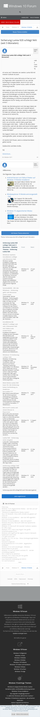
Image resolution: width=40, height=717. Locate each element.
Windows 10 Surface (20, 669)
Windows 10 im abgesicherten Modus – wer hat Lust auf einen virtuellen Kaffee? (19, 509)
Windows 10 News (20, 667)
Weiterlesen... (7, 154)
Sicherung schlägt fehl (11, 466)
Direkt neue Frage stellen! (10, 22)
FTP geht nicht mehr (8, 536)
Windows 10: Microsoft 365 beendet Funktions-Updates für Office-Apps (19, 527)
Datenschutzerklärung (18, 584)
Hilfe (15, 579)
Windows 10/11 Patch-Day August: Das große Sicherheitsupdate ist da (16, 530)
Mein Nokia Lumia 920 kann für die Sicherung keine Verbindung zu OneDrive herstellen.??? (11, 387)
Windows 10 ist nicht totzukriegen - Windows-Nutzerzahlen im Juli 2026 (16, 548)
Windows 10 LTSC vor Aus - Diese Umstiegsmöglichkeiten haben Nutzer (20, 539)
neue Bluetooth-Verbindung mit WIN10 (14, 559)
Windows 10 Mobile (20, 658)
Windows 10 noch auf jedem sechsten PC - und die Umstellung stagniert (18, 551)
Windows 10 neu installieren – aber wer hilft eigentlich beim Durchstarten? (18, 518)
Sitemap (30, 579)
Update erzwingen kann (20, 633)
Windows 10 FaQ (20, 655)
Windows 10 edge (20, 671)
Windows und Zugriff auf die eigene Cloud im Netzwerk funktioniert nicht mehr (19, 534)
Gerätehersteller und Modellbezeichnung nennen (20, 689)
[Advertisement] (18, 64)
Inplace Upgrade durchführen (20, 702)
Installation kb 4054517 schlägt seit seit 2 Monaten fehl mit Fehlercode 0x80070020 (10, 326)
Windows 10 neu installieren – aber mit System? (17, 521)
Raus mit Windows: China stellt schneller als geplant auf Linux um (19, 515)
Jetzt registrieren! (20, 496)
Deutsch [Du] (19, 574)
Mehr (20, 562)
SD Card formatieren (8, 561)
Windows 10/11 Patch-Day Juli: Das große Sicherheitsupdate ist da (15, 556)
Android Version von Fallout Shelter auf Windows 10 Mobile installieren (21, 179)
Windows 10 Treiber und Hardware (20, 664)
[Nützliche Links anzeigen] (37, 27)
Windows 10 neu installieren (20, 691)
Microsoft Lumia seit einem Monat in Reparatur (10, 410)
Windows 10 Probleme (20, 662)
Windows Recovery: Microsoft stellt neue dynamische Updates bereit (18, 523)
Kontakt (10, 579)
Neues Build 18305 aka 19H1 (20, 705)
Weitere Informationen (22, 714)
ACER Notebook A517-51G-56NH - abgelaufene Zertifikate (17, 544)
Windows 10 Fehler (20, 660)
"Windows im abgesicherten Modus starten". (16, 512)
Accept (13, 714)
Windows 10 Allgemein (20, 653)
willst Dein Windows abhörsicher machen (21, 696)
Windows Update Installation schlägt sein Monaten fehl (10, 257)
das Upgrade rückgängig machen (19, 693)
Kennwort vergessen (8, 542)
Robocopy (5, 507)
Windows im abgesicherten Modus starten (20, 687)
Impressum (22, 579)
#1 (37, 157)
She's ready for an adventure (11, 554)
